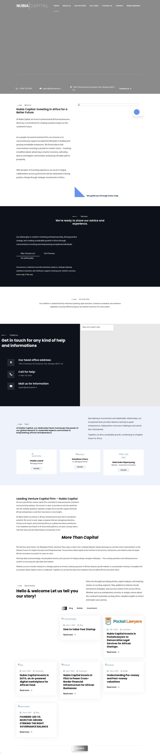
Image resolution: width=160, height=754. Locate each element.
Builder (125, 671)
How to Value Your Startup (79, 629)
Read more (68, 635)
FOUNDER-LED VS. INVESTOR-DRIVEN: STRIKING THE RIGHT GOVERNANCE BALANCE (34, 721)
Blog (81, 625)
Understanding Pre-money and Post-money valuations (123, 678)
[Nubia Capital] (32, 5)
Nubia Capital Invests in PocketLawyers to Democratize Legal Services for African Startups (121, 640)
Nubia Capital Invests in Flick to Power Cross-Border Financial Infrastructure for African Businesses (78, 682)
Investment (126, 629)
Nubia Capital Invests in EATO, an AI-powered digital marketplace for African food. (34, 680)
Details (36, 468)
